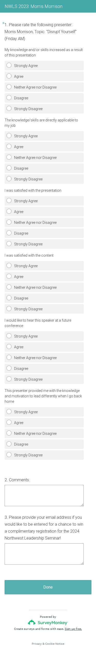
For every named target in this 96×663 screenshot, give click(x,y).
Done (48, 587)
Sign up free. (73, 629)
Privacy (37, 644)
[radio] (6, 64)
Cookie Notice (54, 644)
